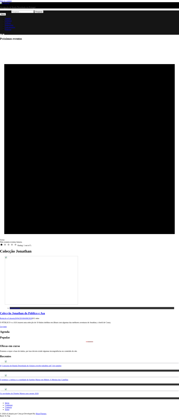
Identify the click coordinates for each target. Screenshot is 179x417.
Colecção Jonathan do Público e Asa (22, 313)
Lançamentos (10, 27)
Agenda (8, 18)
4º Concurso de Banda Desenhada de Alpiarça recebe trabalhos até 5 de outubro (30, 366)
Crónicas (8, 21)
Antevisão (3, 384)
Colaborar (9, 405)
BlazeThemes (41, 414)
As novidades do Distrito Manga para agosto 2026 (19, 393)
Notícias (8, 29)
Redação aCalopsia (7, 318)
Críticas (8, 23)
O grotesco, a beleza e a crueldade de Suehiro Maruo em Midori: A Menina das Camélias (34, 380)
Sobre (7, 410)
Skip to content (6, 1)
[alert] (89, 143)
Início (7, 403)
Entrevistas (9, 25)
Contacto (8, 407)
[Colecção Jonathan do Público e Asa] (41, 304)
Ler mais (3, 327)
